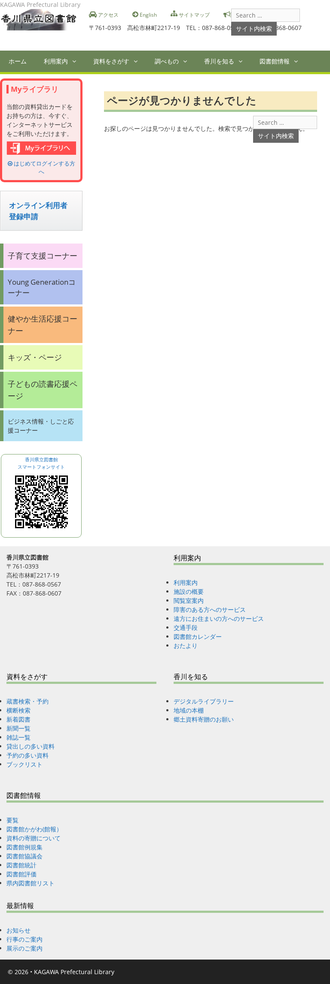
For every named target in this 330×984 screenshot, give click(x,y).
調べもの (167, 61)
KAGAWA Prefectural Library (74, 972)
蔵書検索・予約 (27, 701)
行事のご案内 (24, 939)
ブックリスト (24, 764)
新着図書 (18, 719)
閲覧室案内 (189, 600)
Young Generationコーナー (42, 287)
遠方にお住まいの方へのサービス (219, 618)
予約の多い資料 (27, 755)
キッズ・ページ (35, 357)
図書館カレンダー (198, 636)
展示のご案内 (24, 948)
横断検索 (18, 710)
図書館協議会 (24, 856)
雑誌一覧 (18, 737)
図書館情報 (275, 61)
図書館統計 (21, 865)
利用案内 (56, 61)
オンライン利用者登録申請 (38, 210)
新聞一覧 (18, 728)
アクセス (108, 14)
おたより (186, 645)
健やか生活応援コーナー (42, 324)
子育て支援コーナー (42, 255)
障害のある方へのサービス (210, 609)
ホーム (18, 61)
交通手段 (186, 627)
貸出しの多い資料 (30, 746)
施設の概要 (189, 591)
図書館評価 (21, 874)
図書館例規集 (24, 847)
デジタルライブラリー (204, 701)
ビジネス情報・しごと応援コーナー (41, 425)
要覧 (12, 820)
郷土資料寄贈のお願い (204, 719)
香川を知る (219, 61)
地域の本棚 (189, 710)
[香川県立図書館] (41, 19)
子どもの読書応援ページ (42, 389)
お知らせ (18, 930)
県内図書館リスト (30, 883)
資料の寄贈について (33, 838)
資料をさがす (111, 61)
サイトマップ (193, 14)
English (147, 14)
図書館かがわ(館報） (34, 829)
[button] (76, 61)
